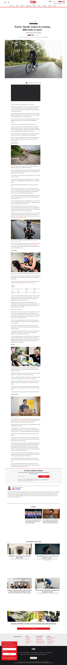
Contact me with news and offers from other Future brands (9, 651)
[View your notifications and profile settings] (9, 2)
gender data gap (16, 104)
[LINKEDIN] (16, 489)
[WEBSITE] (18, 489)
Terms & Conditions (8, 658)
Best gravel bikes (39, 639)
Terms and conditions (34, 652)
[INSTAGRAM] (15, 489)
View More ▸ (33, 628)
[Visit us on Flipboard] (64, 1)
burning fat (38, 243)
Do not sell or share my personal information (37, 654)
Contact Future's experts (24, 652)
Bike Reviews (49, 639)
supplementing (28, 378)
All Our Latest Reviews (51, 637)
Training (35, 21)
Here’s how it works (45, 37)
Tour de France (28, 637)
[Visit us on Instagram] (58, 1)
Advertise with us (24, 654)
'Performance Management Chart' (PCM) (25, 420)
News (40, 82)
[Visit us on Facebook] (61, 1)
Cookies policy (49, 652)
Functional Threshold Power (26, 282)
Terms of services (29, 479)
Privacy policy (42, 652)
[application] (25, 93)
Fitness (31, 21)
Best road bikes (39, 637)
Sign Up (9, 654)
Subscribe (59, 3)
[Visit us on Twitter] (59, 1)
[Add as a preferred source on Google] (33, 658)
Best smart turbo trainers (40, 641)
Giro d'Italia (27, 639)
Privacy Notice (46, 479)
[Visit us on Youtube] (62, 1)
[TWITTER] (13, 489)
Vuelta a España (28, 641)
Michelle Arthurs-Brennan (33, 82)
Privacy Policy (12, 657)
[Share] (28, 35)
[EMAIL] (20, 489)
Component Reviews (50, 641)
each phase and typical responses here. (19, 217)
